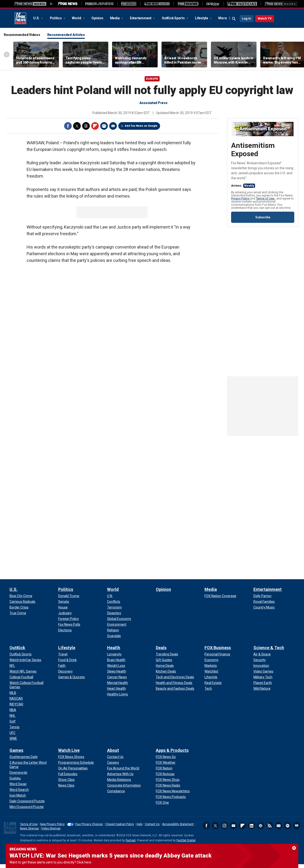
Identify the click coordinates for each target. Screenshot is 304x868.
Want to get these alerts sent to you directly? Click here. (51, 862)
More (222, 18)
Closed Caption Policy (119, 824)
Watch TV (265, 18)
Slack (260, 825)
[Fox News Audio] (157, 3)
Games (16, 750)
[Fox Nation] (128, 4)
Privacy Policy (240, 198)
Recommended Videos (22, 35)
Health (113, 647)
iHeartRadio (296, 825)
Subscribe (262, 217)
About (113, 750)
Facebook (68, 126)
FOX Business (217, 647)
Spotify (287, 825)
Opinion (97, 18)
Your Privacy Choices (89, 824)
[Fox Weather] (188, 4)
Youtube (233, 825)
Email (113, 126)
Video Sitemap (50, 828)
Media (115, 18)
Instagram (224, 825)
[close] (294, 848)
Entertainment (141, 18)
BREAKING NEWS (23, 849)
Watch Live (69, 750)
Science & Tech (268, 647)
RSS (269, 825)
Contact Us (152, 824)
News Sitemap (29, 828)
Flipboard (95, 126)
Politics (56, 18)
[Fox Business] (99, 3)
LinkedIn (251, 825)
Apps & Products (172, 750)
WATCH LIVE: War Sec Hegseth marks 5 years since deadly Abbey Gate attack (111, 855)
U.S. (36, 18)
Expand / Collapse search (234, 19)
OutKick (17, 647)
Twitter (77, 126)
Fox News (20, 18)
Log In (246, 18)
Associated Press (153, 103)
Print (104, 126)
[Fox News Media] (68, 4)
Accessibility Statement (178, 824)
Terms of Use (265, 198)
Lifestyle (202, 18)
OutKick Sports (173, 18)
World (77, 18)
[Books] (281, 4)
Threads (86, 126)
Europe (152, 78)
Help (139, 824)
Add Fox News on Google (141, 125)
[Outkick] (213, 3)
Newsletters (278, 825)
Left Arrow (7, 54)
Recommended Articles (66, 35)
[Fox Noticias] (242, 4)
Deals (161, 647)
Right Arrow (295, 54)
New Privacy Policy (52, 824)
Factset (131, 840)
